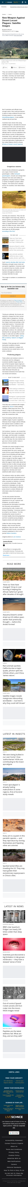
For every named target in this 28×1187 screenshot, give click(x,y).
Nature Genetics (11, 533)
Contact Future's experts (14, 1143)
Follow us (15, 67)
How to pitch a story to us (14, 1170)
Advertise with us (14, 1158)
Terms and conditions (14, 1149)
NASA (11, 406)
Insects (10, 14)
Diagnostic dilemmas (8, 1082)
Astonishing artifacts (19, 1082)
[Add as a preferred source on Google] (14, 1133)
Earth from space (19, 1080)
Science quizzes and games (8, 1106)
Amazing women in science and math (20, 1091)
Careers (14, 1164)
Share (6, 67)
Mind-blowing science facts (19, 1109)
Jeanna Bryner (8, 29)
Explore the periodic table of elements (8, 1096)
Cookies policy (14, 1155)
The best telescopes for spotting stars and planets (8, 1109)
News (17, 31)
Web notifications (14, 1161)
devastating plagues (8, 117)
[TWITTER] (4, 545)
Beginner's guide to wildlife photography (19, 1106)
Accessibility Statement (14, 1140)
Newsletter (23, 67)
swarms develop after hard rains (15, 262)
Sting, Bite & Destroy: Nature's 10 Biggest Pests (13, 337)
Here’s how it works (18, 35)
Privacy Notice (19, 301)
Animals (4, 14)
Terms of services (18, 300)
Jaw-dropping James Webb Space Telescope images (8, 1092)
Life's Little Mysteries (8, 1080)
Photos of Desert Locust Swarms (12, 144)
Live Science (17, 537)
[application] (14, 153)
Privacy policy (14, 1152)
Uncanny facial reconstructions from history (19, 1096)
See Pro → (16, 2)
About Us (14, 1146)
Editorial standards (14, 1167)
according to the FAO (8, 231)
